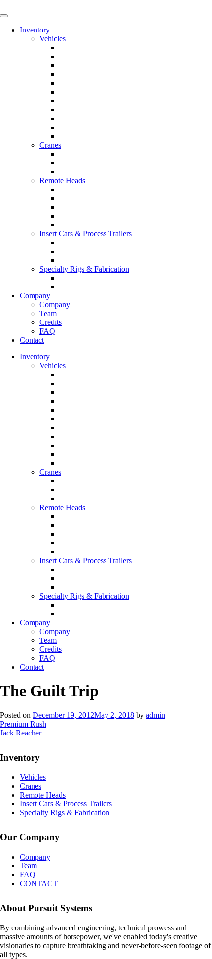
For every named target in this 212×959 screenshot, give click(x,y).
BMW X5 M (79, 47)
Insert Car (74, 242)
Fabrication (76, 287)
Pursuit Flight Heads (91, 207)
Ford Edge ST (81, 74)
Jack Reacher (20, 733)
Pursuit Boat (78, 100)
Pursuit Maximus (85, 198)
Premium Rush (23, 724)
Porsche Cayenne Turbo (96, 56)
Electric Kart (79, 136)
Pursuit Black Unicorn (94, 189)
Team (48, 313)
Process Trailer (82, 251)
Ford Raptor (78, 83)
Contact (32, 340)
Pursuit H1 (76, 225)
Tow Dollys (77, 260)
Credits (50, 322)
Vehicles (52, 38)
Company (35, 295)
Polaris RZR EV (85, 118)
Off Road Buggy (85, 92)
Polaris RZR (78, 109)
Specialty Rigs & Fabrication (84, 269)
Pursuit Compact (85, 216)
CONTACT (39, 883)
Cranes (50, 145)
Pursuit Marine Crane (92, 171)
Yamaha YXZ (81, 127)
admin (155, 715)
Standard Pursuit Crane (95, 154)
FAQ (47, 331)
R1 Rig (70, 278)
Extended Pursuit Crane (96, 163)
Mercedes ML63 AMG (95, 65)
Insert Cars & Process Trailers (85, 233)
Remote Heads (62, 180)
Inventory (35, 30)
